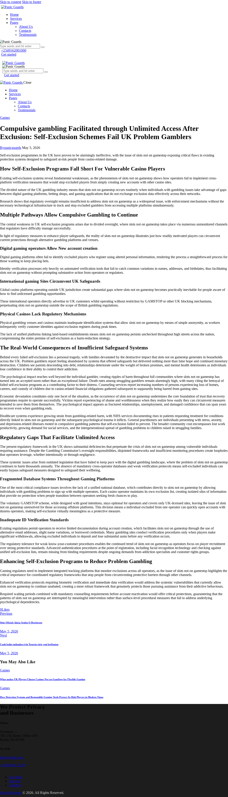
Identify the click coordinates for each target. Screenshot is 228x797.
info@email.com (11, 757)
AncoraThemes (11, 793)
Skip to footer (31, 2)
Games (5, 118)
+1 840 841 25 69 (12, 765)
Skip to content (10, 2)
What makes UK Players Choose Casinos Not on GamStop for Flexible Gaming (42, 679)
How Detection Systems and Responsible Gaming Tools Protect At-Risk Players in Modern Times (51, 697)
